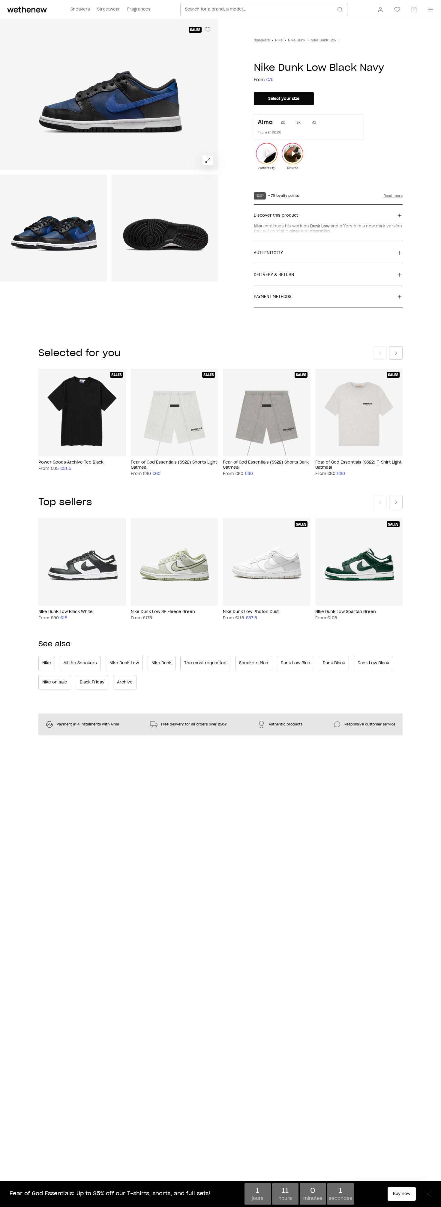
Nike (279, 40)
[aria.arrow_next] (396, 353)
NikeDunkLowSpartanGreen (345, 612)
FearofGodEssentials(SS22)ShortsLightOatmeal (174, 465)
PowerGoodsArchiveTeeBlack (71, 462)
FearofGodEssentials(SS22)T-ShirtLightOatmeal (358, 465)
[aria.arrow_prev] (380, 353)
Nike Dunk (296, 40)
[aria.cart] (414, 9)
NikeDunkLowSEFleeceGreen (163, 612)
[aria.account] (380, 9)
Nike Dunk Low (323, 40)
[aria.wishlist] (397, 9)
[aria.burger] (429, 9)
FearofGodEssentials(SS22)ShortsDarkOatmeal (266, 465)
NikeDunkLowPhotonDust (251, 612)
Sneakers (262, 40)
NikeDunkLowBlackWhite (65, 612)
